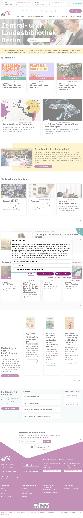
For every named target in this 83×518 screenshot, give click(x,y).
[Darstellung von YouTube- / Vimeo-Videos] (15, 270)
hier (59, 257)
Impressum (67, 278)
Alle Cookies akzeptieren (45, 274)
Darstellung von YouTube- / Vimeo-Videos (30, 269)
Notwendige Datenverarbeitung (27, 261)
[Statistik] (15, 266)
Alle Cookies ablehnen (62, 274)
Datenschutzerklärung (54, 278)
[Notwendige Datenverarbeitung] (15, 262)
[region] (41, 255)
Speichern (31, 274)
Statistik (20, 265)
